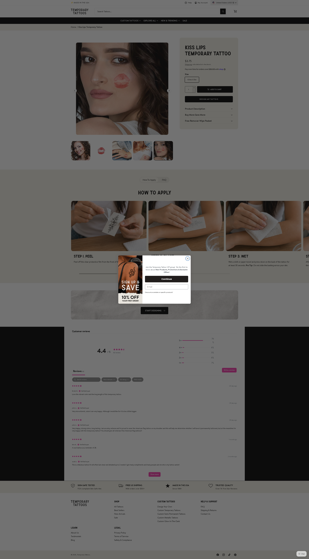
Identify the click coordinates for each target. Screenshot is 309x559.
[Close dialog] (188, 258)
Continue (166, 279)
